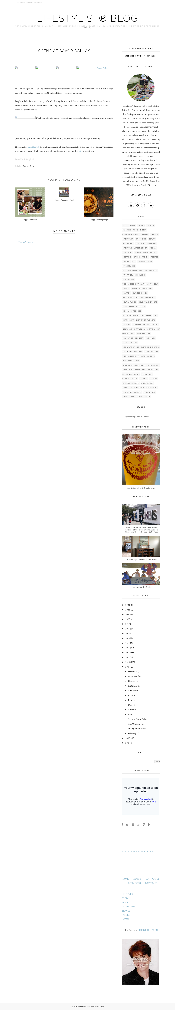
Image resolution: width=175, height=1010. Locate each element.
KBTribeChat (128, 320)
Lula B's (126, 325)
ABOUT (137, 878)
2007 (127, 742)
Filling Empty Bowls (137, 728)
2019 (127, 623)
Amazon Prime (150, 252)
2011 (127, 657)
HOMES (125, 919)
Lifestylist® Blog (87, 18)
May (130, 704)
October (131, 681)
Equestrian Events (148, 302)
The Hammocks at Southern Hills (138, 356)
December (132, 671)
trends (125, 288)
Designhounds (145, 261)
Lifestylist (127, 239)
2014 (127, 643)
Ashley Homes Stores (142, 288)
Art (134, 261)
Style (125, 225)
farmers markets (130, 383)
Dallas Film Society (146, 297)
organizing (151, 388)
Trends (141, 225)
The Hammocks (151, 352)
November (133, 676)
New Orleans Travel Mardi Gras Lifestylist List (145, 329)
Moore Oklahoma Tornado (145, 325)
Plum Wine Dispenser (132, 338)
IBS (139, 311)
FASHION (126, 914)
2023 (127, 605)
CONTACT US (152, 878)
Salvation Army (129, 343)
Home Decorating (137, 306)
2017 (127, 628)
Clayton (126, 293)
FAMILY (126, 902)
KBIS (156, 316)
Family (143, 230)
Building (126, 230)
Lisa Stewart (33, 146)
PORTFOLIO (151, 883)
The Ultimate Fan (136, 723)
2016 (127, 633)
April (130, 709)
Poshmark (152, 55)
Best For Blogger (99, 1007)
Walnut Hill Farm (131, 370)
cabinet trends (129, 379)
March (131, 714)
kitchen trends (141, 257)
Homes (138, 252)
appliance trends (131, 374)
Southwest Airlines (132, 352)
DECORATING (129, 906)
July (130, 695)
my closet (141, 55)
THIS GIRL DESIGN (148, 930)
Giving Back (141, 239)
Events (26, 166)
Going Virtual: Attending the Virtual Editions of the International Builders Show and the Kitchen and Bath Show (141, 530)
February (132, 733)
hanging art (147, 383)
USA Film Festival (130, 361)
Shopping (126, 257)
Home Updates (129, 311)
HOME (125, 878)
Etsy (124, 306)
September (133, 685)
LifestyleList (140, 248)
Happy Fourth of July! (142, 587)
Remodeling (128, 279)
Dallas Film (128, 297)
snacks (137, 392)
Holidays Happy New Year (134, 270)
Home (132, 225)
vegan (134, 397)
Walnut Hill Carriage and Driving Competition (145, 365)
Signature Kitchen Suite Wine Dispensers (142, 347)
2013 (127, 647)
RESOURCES (134, 883)
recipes (154, 257)
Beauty (152, 239)
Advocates (127, 252)
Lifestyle (127, 248)
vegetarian (144, 397)
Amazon (126, 261)
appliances (147, 374)
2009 (127, 666)
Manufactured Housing (133, 275)
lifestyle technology (133, 388)
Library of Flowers (145, 320)
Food (32, 166)
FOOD (125, 898)
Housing (153, 270)
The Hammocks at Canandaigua (137, 284)
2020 (127, 619)
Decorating (127, 243)
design (153, 248)
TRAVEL (126, 910)
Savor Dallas (102, 68)
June (130, 700)
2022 (127, 609)
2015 (127, 638)
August (131, 690)
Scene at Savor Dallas (137, 719)
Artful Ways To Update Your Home (142, 559)
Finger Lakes (128, 266)
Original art (128, 334)
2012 (127, 652)
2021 (127, 614)
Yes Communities (150, 370)
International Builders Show (136, 316)
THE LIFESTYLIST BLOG (138, 852)
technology (149, 392)
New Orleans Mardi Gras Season (141, 488)
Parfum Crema (143, 334)
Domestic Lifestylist (146, 243)
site (80, 151)
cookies (153, 379)
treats (125, 397)
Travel (145, 234)
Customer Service (131, 234)
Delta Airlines (129, 302)
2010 (127, 662)
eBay (156, 284)
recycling (127, 392)
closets (144, 379)
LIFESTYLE (127, 894)
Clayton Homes (140, 293)
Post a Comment (25, 242)
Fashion (154, 234)
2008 (127, 738)
